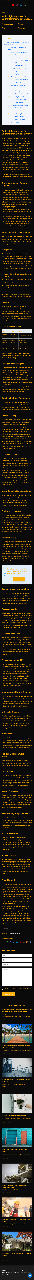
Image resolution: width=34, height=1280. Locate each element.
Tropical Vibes (19, 108)
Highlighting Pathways (21, 74)
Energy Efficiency (19, 82)
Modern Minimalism (20, 111)
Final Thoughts (15, 122)
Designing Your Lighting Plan (19, 85)
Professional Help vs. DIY (22, 94)
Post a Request (19, 579)
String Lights (18, 55)
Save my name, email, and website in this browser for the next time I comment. (17, 989)
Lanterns (17, 57)
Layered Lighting (19, 71)
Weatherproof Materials (21, 79)
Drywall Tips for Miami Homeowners (14, 1115)
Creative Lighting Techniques (19, 68)
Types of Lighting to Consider (19, 52)
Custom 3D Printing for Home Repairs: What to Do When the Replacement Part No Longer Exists (17, 1012)
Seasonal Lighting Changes (18, 114)
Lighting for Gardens (20, 99)
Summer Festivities (20, 116)
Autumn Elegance (20, 119)
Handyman (6, 928)
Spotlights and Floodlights (22, 65)
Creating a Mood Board (21, 91)
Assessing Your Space (21, 88)
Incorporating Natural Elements (19, 97)
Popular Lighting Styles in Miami (20, 105)
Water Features (19, 102)
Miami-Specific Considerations (19, 77)
